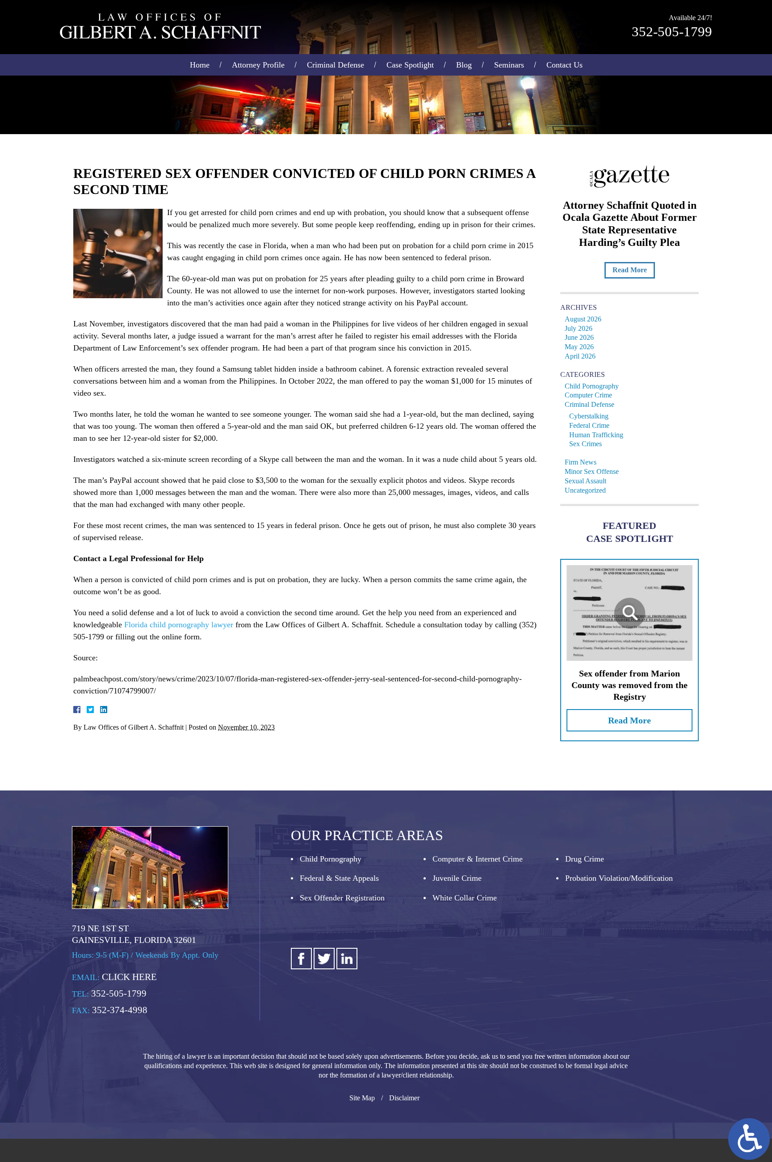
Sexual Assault (585, 481)
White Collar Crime (464, 897)
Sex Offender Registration (342, 897)
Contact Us (564, 64)
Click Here (129, 977)
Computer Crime (588, 395)
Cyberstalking (588, 416)
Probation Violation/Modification (619, 878)
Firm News (580, 462)
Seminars (509, 64)
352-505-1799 (672, 31)
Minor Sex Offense (592, 471)
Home (200, 64)
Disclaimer (404, 1098)
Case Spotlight (410, 64)
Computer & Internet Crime (477, 858)
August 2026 (583, 319)
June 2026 (579, 337)
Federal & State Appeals (339, 878)
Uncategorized (585, 490)
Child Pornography (592, 386)
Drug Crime (584, 858)
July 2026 (578, 328)
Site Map (362, 1098)
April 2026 (580, 356)
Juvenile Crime (457, 878)
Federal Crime (589, 425)
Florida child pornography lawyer (178, 624)
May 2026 (579, 347)
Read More (630, 270)
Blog (464, 64)
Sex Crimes (585, 444)
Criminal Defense (335, 64)
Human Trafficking (596, 435)
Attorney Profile (258, 64)
